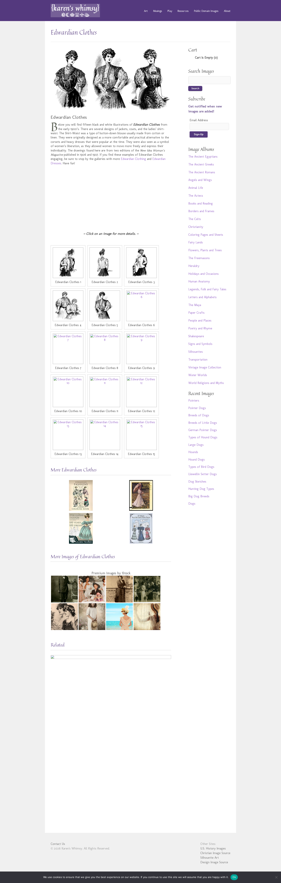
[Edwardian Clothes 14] (104, 434)
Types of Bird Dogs (201, 467)
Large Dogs (196, 445)
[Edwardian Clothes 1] (68, 262)
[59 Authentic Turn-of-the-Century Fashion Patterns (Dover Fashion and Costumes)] (141, 528)
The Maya (194, 305)
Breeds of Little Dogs (202, 423)
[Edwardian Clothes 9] (141, 348)
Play (169, 11)
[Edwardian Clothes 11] (104, 391)
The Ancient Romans (201, 172)
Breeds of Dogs (198, 415)
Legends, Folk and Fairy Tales (207, 289)
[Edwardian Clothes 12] (141, 391)
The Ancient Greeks (201, 164)
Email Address (199, 120)
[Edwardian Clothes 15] (141, 434)
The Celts (194, 219)
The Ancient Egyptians (203, 156)
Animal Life (195, 188)
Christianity (195, 227)
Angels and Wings (200, 180)
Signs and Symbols (200, 344)
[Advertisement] (111, 196)
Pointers (193, 400)
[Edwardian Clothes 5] (104, 306)
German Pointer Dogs (202, 430)
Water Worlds (197, 375)
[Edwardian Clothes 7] (68, 348)
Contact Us (58, 844)
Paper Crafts (196, 312)
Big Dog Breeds (198, 496)
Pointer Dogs (197, 408)
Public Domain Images (206, 11)
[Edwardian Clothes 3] (141, 262)
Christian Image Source (215, 853)
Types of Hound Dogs (202, 437)
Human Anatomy (199, 281)
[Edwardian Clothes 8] (104, 348)
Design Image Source (214, 862)
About (227, 11)
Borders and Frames (201, 211)
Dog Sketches (197, 481)
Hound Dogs (196, 459)
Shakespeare (196, 336)
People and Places (199, 320)
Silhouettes (195, 352)
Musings (157, 11)
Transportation (197, 359)
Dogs (191, 503)
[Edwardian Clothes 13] (68, 434)
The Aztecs (195, 195)
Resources (183, 11)
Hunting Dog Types (201, 489)
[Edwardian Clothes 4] (68, 306)
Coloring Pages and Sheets (205, 235)
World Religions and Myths (206, 383)
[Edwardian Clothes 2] (104, 262)
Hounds (193, 452)
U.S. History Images (213, 848)
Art (146, 11)
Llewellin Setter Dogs (202, 474)
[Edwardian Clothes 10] (68, 391)
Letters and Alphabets (202, 297)
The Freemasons (199, 258)
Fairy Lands (195, 242)
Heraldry (193, 266)
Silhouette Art (209, 857)
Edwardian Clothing (133, 159)
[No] (276, 877)
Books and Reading (200, 203)
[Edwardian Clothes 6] (141, 306)
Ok (234, 877)
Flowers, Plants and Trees (205, 250)
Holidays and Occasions (203, 274)
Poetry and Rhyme (200, 328)
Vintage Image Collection (204, 367)
